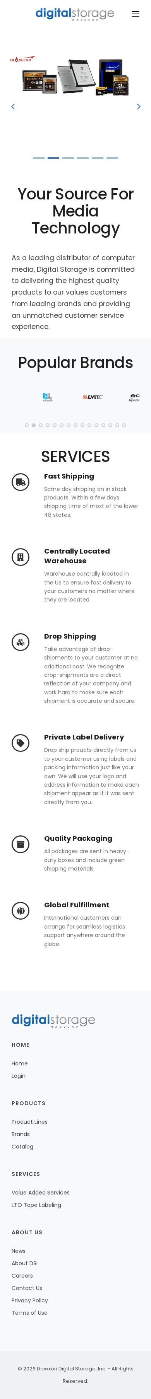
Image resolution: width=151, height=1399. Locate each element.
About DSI (25, 1263)
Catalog (22, 1146)
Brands (21, 1134)
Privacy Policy (30, 1300)
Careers (22, 1276)
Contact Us (27, 1288)
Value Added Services (41, 1192)
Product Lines (30, 1122)
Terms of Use (30, 1313)
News (19, 1251)
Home (20, 1063)
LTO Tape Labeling (36, 1205)
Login (19, 1076)
